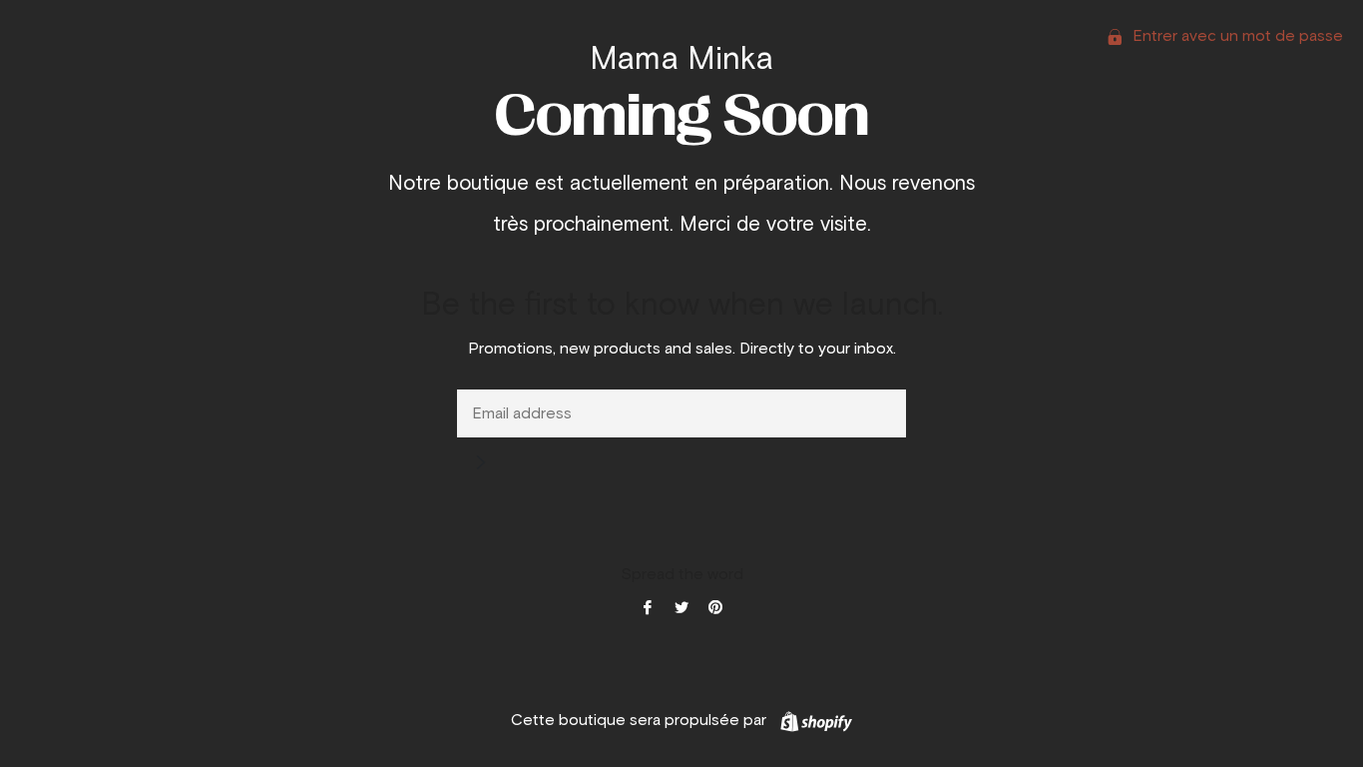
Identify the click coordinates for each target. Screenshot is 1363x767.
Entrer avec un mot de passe (1236, 36)
